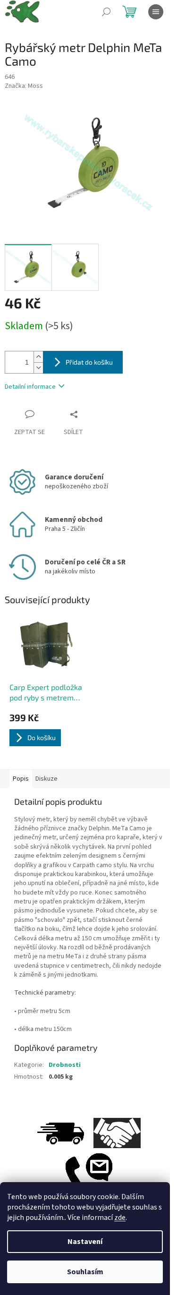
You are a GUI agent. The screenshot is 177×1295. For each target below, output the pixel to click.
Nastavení (84, 1241)
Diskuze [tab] (46, 779)
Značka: (24, 86)
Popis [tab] (21, 779)
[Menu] (155, 11)
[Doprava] (60, 1133)
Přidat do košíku (89, 362)
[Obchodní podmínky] (117, 1133)
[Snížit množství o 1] (38, 367)
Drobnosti (65, 1065)
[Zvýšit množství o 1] (38, 356)
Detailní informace (30, 387)
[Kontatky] (88, 1175)
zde (120, 1217)
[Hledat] (106, 11)
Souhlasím (85, 1272)
